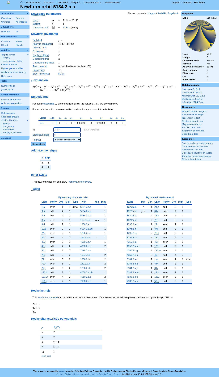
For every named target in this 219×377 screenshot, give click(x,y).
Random (20, 18)
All (17, 31)
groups (6, 123)
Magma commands (192, 124)
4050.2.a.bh (86, 272)
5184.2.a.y (85, 211)
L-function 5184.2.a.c (192, 102)
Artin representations (11, 103)
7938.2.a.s (85, 250)
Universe (5, 22)
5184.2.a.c (85, 206)
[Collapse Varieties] (27, 50)
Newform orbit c (113, 2)
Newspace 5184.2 (191, 89)
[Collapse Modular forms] (27, 36)
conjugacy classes (12, 132)
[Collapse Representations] (27, 94)
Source (117, 374)
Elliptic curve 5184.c (192, 99)
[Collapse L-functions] (27, 26)
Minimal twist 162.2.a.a (193, 96)
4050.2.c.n (85, 246)
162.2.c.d (85, 255)
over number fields (12, 61)
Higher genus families (12, 68)
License (76, 374)
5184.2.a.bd (86, 228)
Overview (6, 18)
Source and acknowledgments (197, 143)
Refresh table (38, 144)
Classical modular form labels (197, 153)
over (6, 57)
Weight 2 (75, 2)
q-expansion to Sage (192, 114)
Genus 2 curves (9, 64)
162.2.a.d (85, 220)
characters (8, 129)
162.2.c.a (85, 263)
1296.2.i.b (85, 268)
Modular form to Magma (194, 111)
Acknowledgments (89, 374)
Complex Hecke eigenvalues (196, 156)
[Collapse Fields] (27, 81)
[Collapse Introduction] (27, 13)
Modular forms (33, 2)
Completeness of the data (195, 146)
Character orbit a (92, 2)
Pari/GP (161, 13)
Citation (175, 2)
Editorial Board (105, 374)
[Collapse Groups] (27, 108)
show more (46, 356)
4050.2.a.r (85, 241)
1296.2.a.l (85, 224)
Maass (19, 41)
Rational (5, 31)
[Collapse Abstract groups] (27, 120)
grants (62, 371)
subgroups (8, 126)
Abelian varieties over (13, 72)
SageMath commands (193, 131)
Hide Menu (199, 2)
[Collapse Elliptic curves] (27, 54)
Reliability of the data (192, 149)
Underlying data (190, 134)
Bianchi (19, 45)
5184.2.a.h (85, 215)
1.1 (41, 122)
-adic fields (7, 89)
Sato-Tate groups (10, 117)
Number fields (8, 86)
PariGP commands (191, 127)
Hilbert (4, 45)
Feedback (186, 2)
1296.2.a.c (85, 233)
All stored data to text (192, 121)
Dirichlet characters (11, 99)
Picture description (191, 159)
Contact (59, 374)
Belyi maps (6, 76)
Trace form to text (191, 118)
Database (6, 138)
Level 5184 (62, 2)
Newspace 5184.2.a (192, 92)
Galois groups (8, 113)
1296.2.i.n (85, 259)
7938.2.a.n (85, 281)
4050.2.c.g (85, 276)
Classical (48, 2)
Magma (151, 13)
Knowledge (21, 22)
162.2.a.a (85, 237)
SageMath (173, 13)
